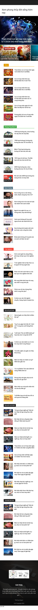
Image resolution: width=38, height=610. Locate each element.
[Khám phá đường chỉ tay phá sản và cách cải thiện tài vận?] (8, 239)
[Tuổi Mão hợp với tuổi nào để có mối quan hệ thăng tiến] (8, 398)
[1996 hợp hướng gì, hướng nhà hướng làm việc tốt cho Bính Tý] (8, 143)
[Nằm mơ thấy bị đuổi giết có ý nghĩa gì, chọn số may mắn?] (8, 439)
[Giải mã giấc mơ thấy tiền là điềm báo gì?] (8, 317)
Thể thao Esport (19, 600)
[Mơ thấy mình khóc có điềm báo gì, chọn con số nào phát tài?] (8, 466)
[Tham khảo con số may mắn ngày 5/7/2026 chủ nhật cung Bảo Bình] (19, 30)
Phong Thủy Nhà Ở (8, 136)
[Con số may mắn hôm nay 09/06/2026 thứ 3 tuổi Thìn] (8, 81)
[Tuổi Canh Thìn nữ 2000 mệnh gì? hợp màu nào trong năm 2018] (8, 335)
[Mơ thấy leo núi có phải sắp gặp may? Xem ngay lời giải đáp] (8, 475)
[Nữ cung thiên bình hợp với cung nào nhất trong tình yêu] (8, 283)
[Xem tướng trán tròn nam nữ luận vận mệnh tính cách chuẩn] (8, 204)
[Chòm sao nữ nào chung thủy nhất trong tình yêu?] (8, 291)
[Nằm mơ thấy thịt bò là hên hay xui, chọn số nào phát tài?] (8, 430)
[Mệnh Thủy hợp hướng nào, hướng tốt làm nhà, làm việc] (8, 151)
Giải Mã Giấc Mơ (8, 510)
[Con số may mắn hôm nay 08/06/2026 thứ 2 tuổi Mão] (8, 90)
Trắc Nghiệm (7, 259)
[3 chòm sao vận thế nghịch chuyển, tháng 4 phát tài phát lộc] (8, 300)
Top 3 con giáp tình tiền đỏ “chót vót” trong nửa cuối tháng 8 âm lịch (24, 326)
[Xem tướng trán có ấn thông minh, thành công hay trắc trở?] (8, 195)
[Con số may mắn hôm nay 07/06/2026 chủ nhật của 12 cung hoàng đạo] (8, 99)
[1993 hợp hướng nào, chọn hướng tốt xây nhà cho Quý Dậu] (8, 134)
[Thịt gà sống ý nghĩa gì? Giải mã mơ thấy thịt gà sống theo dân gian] (8, 412)
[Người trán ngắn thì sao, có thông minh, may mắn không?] (8, 213)
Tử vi (6, 65)
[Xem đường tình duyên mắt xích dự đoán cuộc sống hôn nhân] (8, 230)
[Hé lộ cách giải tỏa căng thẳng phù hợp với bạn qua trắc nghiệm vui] (8, 256)
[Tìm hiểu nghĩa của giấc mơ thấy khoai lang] (8, 353)
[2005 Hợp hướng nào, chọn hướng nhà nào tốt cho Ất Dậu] (8, 169)
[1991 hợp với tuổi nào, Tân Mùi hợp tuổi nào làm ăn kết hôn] (8, 160)
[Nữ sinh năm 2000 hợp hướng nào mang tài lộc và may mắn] (8, 178)
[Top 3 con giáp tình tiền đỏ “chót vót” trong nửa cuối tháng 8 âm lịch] (8, 325)
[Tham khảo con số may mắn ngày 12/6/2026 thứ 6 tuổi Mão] (8, 72)
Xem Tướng (6, 198)
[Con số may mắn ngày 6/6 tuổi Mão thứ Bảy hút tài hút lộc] (8, 108)
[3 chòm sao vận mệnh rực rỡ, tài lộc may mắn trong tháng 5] (8, 344)
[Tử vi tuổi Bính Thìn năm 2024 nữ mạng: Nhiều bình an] (8, 371)
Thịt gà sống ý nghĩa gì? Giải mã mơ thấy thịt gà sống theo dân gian (23, 412)
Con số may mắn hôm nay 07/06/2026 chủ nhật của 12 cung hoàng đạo (22, 98)
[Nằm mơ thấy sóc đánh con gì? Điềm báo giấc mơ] (8, 362)
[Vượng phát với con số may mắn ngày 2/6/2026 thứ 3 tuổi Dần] (8, 117)
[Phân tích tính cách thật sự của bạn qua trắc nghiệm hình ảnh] (8, 274)
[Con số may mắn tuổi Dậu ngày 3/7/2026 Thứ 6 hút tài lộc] (15, 56)
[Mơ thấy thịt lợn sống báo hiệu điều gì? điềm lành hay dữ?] (8, 421)
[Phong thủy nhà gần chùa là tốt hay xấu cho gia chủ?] (8, 380)
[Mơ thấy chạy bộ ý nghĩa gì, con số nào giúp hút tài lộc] (8, 484)
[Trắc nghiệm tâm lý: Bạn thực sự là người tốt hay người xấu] (8, 265)
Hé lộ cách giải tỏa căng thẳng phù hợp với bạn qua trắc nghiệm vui (24, 256)
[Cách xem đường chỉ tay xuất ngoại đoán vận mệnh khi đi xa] (8, 221)
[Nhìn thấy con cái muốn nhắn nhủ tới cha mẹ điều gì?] (8, 389)
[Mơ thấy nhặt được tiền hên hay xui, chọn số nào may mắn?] (8, 493)
